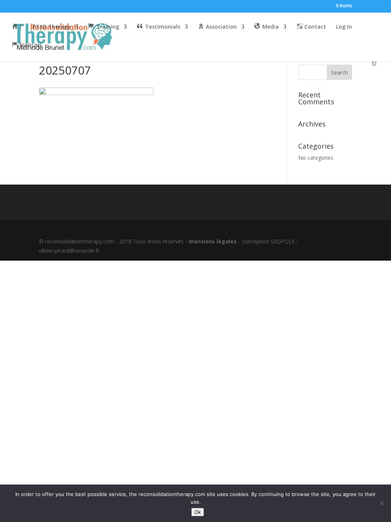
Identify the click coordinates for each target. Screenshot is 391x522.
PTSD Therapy (52, 27)
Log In (344, 27)
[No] (381, 503)
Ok (197, 512)
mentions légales (213, 241)
